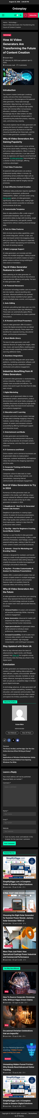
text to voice (7, 198)
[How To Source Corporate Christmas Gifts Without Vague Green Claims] (19, 983)
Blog (6, 991)
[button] (3, 15)
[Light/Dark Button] (16, 15)
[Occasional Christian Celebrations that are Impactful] (19, 1017)
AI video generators (16, 158)
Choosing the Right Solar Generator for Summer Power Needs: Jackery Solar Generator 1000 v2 (18, 918)
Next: (19, 758)
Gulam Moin (9, 58)
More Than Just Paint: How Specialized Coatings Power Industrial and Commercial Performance (19, 954)
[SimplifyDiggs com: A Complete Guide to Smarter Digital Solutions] (19, 867)
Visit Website (12, 733)
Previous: (18, 748)
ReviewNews (33, 1113)
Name (5, 811)
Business (7, 1059)
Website (5, 828)
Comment (7, 783)
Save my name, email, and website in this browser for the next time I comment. (19, 838)
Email (5, 819)
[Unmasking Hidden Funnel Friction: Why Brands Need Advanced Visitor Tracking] (19, 1050)
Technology (7, 35)
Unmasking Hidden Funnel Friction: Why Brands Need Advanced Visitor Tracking (18, 1067)
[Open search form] (20, 15)
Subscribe (33, 15)
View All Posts (26, 733)
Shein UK (16, 655)
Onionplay (19, 8)
